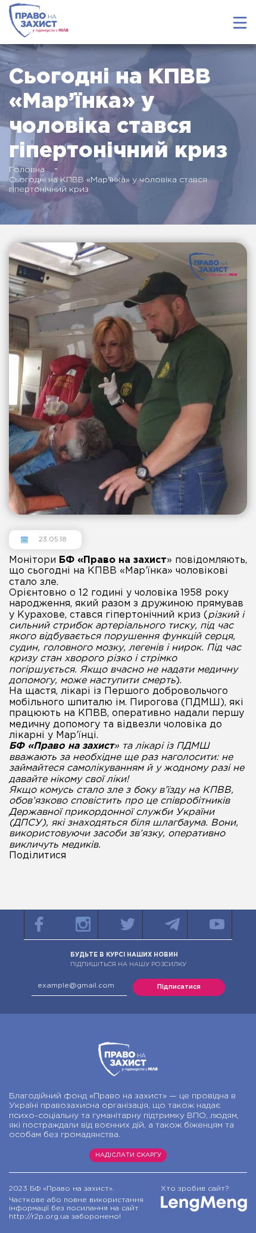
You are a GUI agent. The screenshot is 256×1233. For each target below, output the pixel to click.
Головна (27, 169)
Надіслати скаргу (128, 1155)
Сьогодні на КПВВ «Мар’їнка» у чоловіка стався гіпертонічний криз (108, 184)
